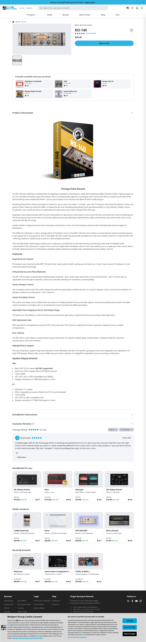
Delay (16, 492)
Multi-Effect (79, 492)
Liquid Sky (116, 492)
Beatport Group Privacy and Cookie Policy (27, 638)
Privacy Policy (39, 604)
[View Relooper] (88, 479)
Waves (27, 574)
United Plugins (91, 492)
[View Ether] (57, 520)
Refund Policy (39, 608)
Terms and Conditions (42, 601)
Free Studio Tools (24, 604)
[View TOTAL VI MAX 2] (88, 561)
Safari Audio (117, 533)
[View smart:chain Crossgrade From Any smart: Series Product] (57, 561)
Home (22, 8)
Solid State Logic (25, 492)
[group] (26, 486)
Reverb (18, 22)
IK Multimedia (94, 574)
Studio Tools (8, 604)
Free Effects (22, 601)
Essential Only (129, 627)
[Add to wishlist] (131, 30)
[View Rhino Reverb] (119, 520)
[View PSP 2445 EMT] (88, 520)
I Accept (130, 621)
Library (29, 8)
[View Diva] (57, 479)
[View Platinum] (26, 561)
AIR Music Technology (59, 533)
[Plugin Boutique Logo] (10, 8)
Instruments (9, 601)
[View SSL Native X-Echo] (26, 479)
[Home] (13, 22)
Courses (21, 608)
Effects (6, 608)
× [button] (143, 2)
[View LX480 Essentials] (26, 520)
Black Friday (22, 612)
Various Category (81, 574)
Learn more (90, 2)
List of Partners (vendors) (77, 637)
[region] (73, 627)
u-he (52, 492)
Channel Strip (49, 574)
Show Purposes (129, 634)
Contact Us (56, 601)
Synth (47, 492)
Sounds (7, 612)
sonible (58, 574)
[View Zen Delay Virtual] (119, 479)
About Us (55, 604)
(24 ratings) (92, 33)
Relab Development (27, 533)
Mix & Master (18, 574)
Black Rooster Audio (83, 25)
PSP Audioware (88, 533)
